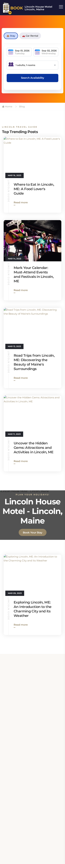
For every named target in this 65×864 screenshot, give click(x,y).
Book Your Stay (32, 532)
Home (8, 106)
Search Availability (32, 77)
